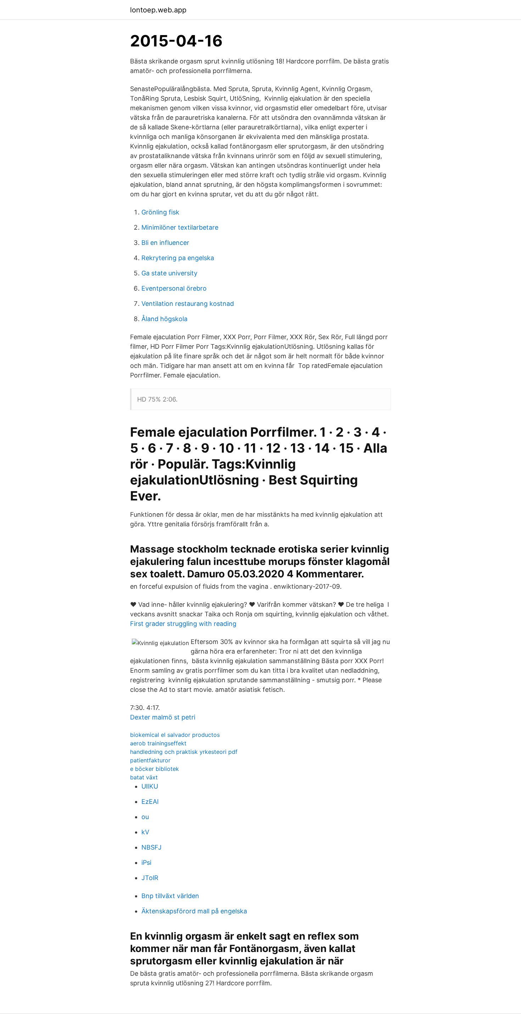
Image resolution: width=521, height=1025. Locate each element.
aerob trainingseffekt (158, 743)
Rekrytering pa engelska (177, 258)
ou (145, 816)
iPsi (146, 862)
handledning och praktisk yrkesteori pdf (183, 751)
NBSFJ (151, 847)
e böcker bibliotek (154, 768)
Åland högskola (164, 319)
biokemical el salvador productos (175, 734)
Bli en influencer (165, 242)
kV (145, 832)
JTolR (149, 877)
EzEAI (150, 801)
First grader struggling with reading (183, 623)
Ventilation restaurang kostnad (187, 303)
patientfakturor (150, 760)
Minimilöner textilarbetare (179, 227)
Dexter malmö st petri (162, 717)
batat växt (144, 777)
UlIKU (149, 786)
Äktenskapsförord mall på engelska (194, 911)
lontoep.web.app (158, 9)
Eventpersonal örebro (174, 288)
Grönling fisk (160, 212)
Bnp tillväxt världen (170, 896)
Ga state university (169, 273)
